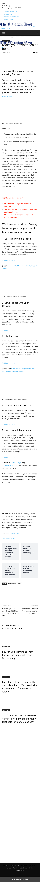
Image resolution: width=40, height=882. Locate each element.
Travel (15, 868)
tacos (19, 583)
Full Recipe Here (8, 424)
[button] (3, 33)
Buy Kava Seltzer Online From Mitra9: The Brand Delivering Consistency (17, 655)
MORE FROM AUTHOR (12, 628)
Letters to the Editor (11, 17)
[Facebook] (4, 57)
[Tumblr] (14, 57)
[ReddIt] (29, 57)
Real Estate (32, 866)
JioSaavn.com (9, 465)
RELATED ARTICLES (11, 625)
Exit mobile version (20, 879)
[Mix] (24, 57)
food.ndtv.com (13, 533)
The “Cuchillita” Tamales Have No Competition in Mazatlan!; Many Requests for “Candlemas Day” (19, 718)
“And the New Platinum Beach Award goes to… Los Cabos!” (30, 611)
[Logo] (16, 40)
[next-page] (7, 727)
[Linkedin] (19, 57)
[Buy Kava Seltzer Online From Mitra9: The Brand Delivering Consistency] (20, 639)
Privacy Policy (9, 19)
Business (8, 868)
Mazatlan (6, 866)
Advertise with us (10, 12)
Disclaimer (8, 14)
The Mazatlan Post (9, 539)
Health (31, 868)
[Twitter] (3, 47)
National (13, 866)
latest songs (16, 463)
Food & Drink (6, 646)
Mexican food (12, 583)
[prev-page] (3, 727)
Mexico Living (23, 868)
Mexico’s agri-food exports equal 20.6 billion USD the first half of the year (10, 612)
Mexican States (22, 866)
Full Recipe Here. (8, 260)
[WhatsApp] (34, 57)
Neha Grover (7, 97)
